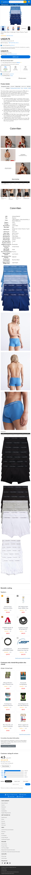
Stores (2, 819)
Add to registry (23, 78)
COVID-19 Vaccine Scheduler (7, 829)
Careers (3, 805)
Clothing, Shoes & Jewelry (15, 88)
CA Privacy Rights (5, 847)
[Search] (25, 2)
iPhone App (3, 856)
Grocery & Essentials (24, 4)
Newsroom (3, 807)
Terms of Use (4, 844)
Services (11, 4)
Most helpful (25, 781)
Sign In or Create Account (12, 794)
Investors (3, 809)
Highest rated (17, 781)
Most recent (8, 781)
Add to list (8, 78)
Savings (16, 4)
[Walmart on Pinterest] (10, 863)
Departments (5, 4)
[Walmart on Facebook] (2, 863)
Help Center (23, 794)
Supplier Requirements (6, 812)
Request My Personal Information (8, 849)
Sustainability (4, 810)
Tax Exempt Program (5, 839)
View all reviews (5, 766)
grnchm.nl (12, 45)
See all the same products (24, 734)
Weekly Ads (20, 796)
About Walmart (4, 803)
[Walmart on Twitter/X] (5, 863)
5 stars (2, 770)
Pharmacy (3, 831)
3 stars (2, 773)
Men (22, 88)
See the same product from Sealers (22, 658)
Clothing (25, 88)
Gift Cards (3, 825)
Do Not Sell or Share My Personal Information (10, 851)
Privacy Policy (4, 846)
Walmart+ (3, 823)
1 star (3, 776)
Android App (4, 858)
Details (11, 75)
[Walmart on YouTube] (7, 863)
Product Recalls (4, 837)
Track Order (12, 796)
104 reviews (10, 35)
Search (27, 784)
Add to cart (15, 57)
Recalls (2, 833)
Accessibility (4, 835)
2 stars (2, 775)
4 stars (2, 772)
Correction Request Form (8, 746)
